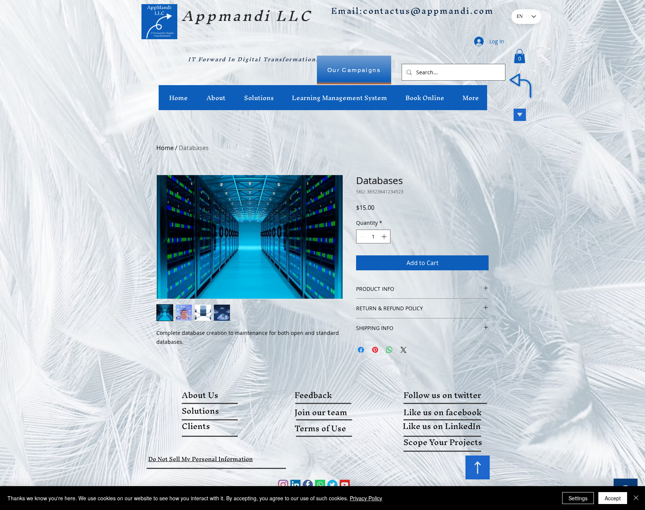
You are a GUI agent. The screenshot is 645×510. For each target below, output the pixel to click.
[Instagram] (283, 485)
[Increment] (384, 236)
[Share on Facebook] (360, 349)
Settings (578, 498)
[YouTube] (345, 485)
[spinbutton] (373, 236)
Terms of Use (320, 428)
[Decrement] (362, 236)
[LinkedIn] (295, 485)
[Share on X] (403, 349)
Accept (613, 498)
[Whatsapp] (320, 485)
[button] (520, 56)
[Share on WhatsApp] (389, 349)
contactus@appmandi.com (428, 11)
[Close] (636, 498)
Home (165, 148)
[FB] (308, 485)
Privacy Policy (366, 498)
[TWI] (332, 485)
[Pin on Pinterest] (375, 349)
